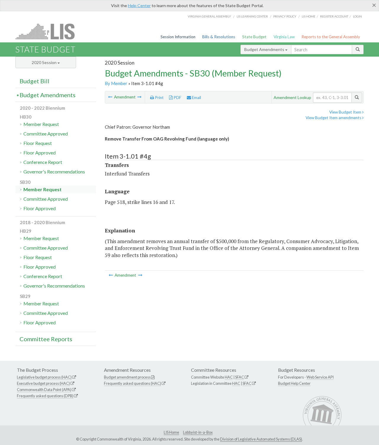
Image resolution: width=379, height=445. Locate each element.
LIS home (308, 16)
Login (357, 16)
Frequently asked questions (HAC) (132, 383)
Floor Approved (39, 152)
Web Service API (320, 377)
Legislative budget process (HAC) (44, 377)
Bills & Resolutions (218, 36)
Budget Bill (34, 80)
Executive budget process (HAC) (43, 383)
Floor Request (37, 143)
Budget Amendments (264, 49)
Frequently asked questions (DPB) (45, 395)
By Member (116, 83)
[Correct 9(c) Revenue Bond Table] (110, 97)
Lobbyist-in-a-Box (198, 432)
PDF (177, 97)
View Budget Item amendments (334, 117)
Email (196, 97)
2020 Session (44, 62)
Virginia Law (284, 36)
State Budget (254, 36)
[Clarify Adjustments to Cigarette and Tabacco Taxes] (139, 97)
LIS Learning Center (252, 16)
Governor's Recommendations (54, 171)
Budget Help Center (294, 383)
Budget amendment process (127, 377)
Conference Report (42, 162)
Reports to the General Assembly (330, 36)
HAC (229, 377)
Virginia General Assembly (209, 16)
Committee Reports (46, 338)
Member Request (41, 124)
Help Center (139, 5)
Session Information (177, 36)
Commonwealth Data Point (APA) (44, 389)
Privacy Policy (284, 16)
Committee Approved (45, 133)
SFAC (239, 377)
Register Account (334, 16)
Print (159, 97)
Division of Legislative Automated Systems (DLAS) (261, 439)
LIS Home (171, 432)
